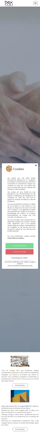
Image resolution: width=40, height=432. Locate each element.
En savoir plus (20, 385)
